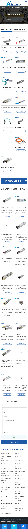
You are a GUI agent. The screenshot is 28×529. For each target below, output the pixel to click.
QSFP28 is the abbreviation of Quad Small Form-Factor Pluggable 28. (7, 260)
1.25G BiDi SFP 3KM (7, 108)
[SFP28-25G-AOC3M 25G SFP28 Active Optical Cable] (20, 100)
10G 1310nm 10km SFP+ (7, 48)
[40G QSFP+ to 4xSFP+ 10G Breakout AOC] (20, 140)
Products (17, 7)
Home (3, 7)
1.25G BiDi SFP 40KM (7, 167)
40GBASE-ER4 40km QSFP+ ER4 (20, 48)
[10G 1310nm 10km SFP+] (7, 41)
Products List (14, 180)
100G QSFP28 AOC (7, 128)
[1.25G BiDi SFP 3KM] (7, 100)
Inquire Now (8, 51)
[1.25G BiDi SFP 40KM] (7, 160)
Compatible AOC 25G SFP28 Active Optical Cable (7, 87)
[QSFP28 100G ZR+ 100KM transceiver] (7, 60)
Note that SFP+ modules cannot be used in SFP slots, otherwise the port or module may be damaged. (21, 363)
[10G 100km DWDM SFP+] (20, 60)
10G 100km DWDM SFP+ (20, 68)
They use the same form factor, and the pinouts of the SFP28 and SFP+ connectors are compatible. (21, 312)
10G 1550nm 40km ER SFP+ (20, 88)
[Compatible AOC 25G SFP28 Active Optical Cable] (7, 80)
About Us (10, 7)
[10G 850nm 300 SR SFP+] (20, 120)
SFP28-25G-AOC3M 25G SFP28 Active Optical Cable (20, 108)
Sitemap (14, 521)
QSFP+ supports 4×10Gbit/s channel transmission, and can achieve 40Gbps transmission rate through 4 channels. (21, 389)
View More (7, 216)
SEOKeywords (17, 19)
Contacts (24, 7)
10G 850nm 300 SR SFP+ (20, 127)
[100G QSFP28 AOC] (7, 121)
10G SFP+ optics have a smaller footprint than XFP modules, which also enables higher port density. (21, 337)
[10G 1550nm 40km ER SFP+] (20, 81)
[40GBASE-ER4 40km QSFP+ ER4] (20, 41)
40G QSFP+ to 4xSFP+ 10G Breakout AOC (20, 147)
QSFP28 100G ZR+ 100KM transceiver (7, 68)
